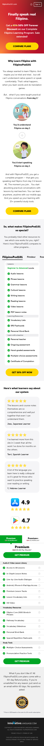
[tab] (11, 539)
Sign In (37, 4)
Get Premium (22, 555)
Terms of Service (32, 739)
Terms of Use (27, 733)
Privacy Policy (16, 733)
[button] (31, 4)
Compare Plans (22, 46)
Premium (11, 539)
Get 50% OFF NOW (22, 372)
